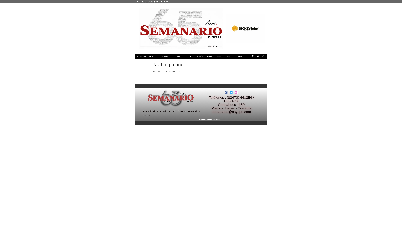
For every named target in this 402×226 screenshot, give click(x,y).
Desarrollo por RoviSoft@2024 (209, 119)
